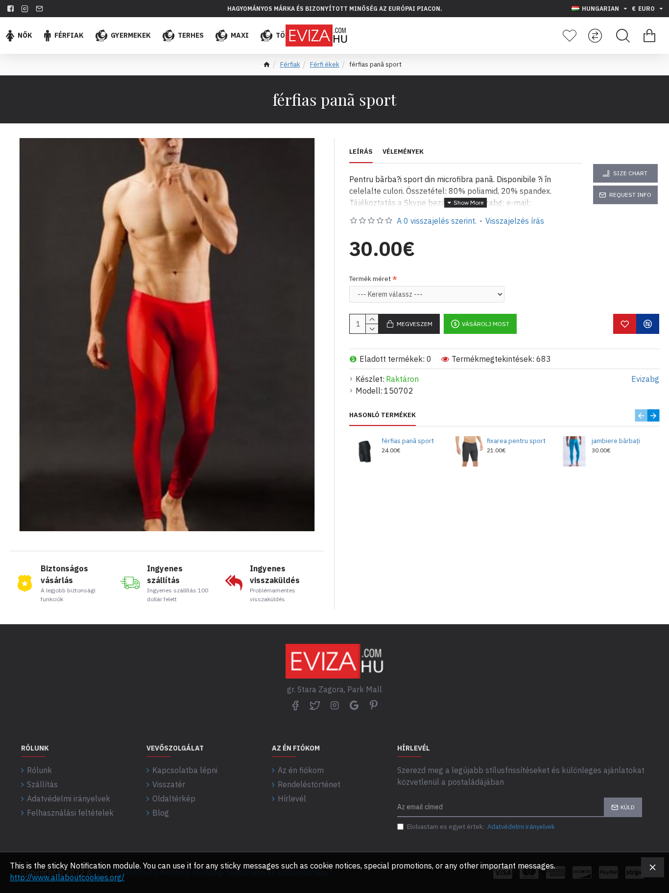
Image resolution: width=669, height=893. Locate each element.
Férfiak (290, 64)
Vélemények (403, 152)
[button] (641, 415)
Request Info (630, 194)
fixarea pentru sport (516, 441)
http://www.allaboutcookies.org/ (67, 877)
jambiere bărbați (616, 441)
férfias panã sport (408, 441)
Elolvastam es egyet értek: (481, 826)
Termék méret (370, 279)
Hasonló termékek (382, 415)
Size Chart (630, 173)
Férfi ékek (324, 64)
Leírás (361, 152)
